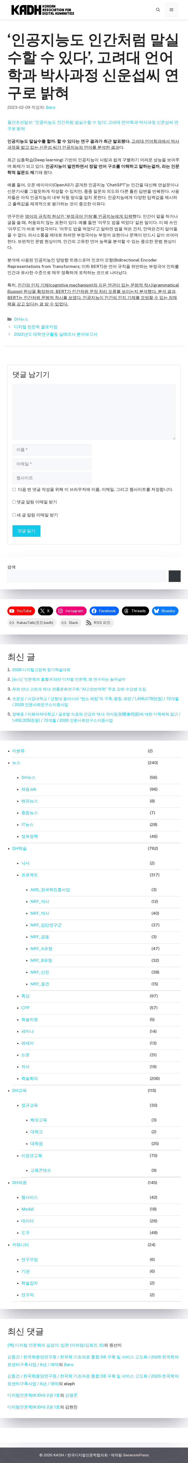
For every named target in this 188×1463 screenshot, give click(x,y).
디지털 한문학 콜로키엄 (36, 326)
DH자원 (19, 1182)
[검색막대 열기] (158, 9)
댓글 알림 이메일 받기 (37, 501)
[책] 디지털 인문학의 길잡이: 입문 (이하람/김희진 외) (55, 1345)
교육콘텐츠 (40, 1170)
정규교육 (29, 1105)
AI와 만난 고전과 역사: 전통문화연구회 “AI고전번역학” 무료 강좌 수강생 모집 (79, 689)
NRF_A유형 (41, 948)
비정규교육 (31, 1155)
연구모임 (29, 1259)
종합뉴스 (29, 812)
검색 (11, 567)
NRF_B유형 (41, 960)
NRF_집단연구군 (46, 925)
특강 (25, 996)
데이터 (27, 1220)
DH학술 (19, 848)
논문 (25, 1054)
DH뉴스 (21, 319)
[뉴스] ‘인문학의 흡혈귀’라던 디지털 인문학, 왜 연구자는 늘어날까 (69, 679)
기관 (25, 1271)
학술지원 (29, 1019)
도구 (25, 1232)
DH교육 (19, 1090)
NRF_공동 (39, 936)
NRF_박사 (39, 913)
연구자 (27, 1294)
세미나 (27, 1031)
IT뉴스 (27, 824)
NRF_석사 (39, 901)
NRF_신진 (39, 972)
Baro (68, 1364)
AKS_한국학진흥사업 (50, 889)
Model (27, 1209)
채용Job (28, 789)
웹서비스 (29, 1197)
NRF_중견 (39, 983)
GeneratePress (136, 1455)
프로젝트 (29, 874)
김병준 (71, 1395)
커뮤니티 (20, 1244)
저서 (25, 1066)
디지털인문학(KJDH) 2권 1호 (33, 1395)
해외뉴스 (29, 801)
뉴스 (16, 762)
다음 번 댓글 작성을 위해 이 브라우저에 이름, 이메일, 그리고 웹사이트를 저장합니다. (95, 489)
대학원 (36, 1143)
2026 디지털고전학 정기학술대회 (41, 669)
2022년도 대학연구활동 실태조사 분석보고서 (55, 334)
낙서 (25, 863)
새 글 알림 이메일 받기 (37, 514)
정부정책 (29, 836)
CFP (25, 1007)
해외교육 (38, 1120)
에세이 (27, 1043)
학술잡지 (29, 1283)
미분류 (18, 750)
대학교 (36, 1131)
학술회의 (29, 1078)
